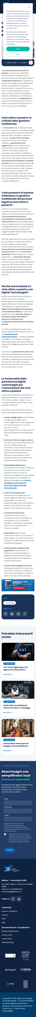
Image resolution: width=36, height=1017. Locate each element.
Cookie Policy (7, 939)
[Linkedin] (19, 899)
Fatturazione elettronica (14, 465)
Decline (18, 54)
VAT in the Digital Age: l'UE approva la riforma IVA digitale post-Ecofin (15, 669)
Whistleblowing (8, 942)
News (4, 919)
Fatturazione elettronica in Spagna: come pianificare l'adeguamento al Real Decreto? (16, 747)
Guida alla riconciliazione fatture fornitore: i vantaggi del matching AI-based (16, 707)
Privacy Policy (7, 935)
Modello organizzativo (10, 931)
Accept (18, 49)
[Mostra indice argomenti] (31, 63)
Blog (3, 922)
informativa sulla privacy (15, 825)
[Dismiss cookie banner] (29, 7)
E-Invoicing (9, 603)
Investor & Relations (9, 911)
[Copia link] (24, 613)
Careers (5, 915)
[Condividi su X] (18, 613)
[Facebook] (13, 899)
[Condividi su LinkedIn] (12, 613)
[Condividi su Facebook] (5, 613)
